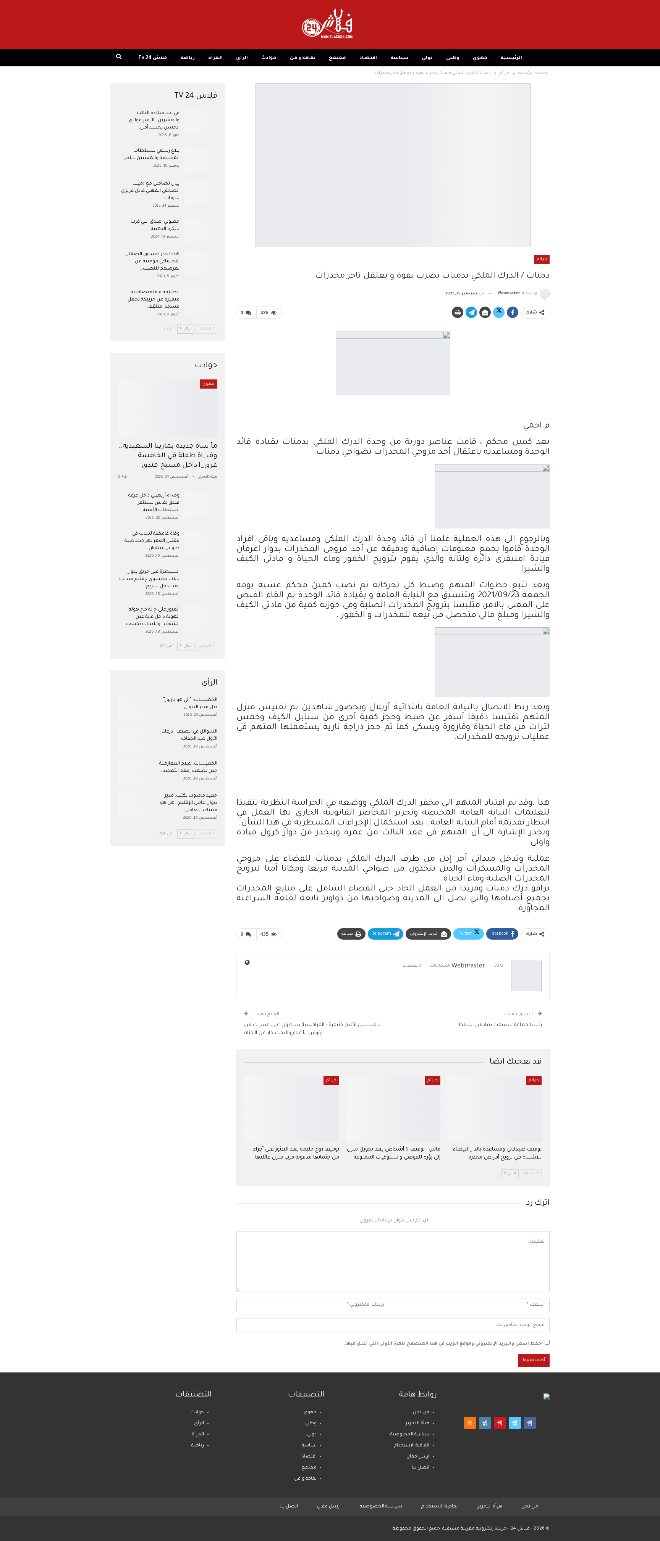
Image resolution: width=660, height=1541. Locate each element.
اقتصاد (368, 58)
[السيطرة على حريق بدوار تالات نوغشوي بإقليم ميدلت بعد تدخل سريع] (200, 581)
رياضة (187, 58)
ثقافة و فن (302, 58)
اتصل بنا (420, 1467)
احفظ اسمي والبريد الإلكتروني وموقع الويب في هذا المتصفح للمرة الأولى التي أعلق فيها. (443, 1344)
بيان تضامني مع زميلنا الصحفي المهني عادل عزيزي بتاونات (150, 191)
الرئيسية (511, 58)
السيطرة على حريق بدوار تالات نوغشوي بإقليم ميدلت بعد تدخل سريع (149, 579)
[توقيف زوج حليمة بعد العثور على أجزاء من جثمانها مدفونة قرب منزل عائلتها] (291, 1109)
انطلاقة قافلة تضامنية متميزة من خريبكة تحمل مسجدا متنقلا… (154, 300)
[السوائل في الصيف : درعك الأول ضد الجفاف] (134, 740)
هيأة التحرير (417, 1423)
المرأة (215, 58)
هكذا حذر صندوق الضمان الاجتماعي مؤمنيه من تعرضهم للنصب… (152, 262)
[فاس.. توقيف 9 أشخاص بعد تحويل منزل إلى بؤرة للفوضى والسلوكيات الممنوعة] (393, 1109)
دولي (427, 58)
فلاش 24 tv (152, 58)
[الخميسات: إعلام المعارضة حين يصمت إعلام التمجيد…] (134, 772)
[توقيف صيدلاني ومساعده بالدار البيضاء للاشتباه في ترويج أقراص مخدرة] (494, 1109)
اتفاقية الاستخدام (411, 1445)
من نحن (421, 1412)
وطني (452, 58)
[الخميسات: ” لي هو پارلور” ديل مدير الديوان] (134, 709)
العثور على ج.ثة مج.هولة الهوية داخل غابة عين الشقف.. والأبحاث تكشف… (151, 617)
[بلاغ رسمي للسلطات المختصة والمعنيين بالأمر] (200, 160)
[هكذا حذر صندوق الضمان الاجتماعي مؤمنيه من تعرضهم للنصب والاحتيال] (200, 263)
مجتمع (337, 58)
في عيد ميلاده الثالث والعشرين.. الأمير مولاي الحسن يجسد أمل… (154, 120)
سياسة (399, 58)
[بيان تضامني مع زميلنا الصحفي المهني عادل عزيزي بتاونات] (200, 192)
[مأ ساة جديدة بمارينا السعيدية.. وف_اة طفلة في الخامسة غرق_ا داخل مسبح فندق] (167, 408)
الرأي (242, 58)
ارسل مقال (417, 1456)
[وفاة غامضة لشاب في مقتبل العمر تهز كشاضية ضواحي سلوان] (200, 542)
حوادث (269, 58)
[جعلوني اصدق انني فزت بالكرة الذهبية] (200, 231)
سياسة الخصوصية (409, 1434)
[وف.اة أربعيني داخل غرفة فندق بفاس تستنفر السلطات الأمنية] (200, 504)
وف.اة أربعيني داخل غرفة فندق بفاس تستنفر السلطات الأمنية (154, 503)
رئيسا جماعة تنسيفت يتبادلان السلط (500, 1025)
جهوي (480, 58)
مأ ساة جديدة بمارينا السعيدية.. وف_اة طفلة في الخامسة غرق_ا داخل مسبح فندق (168, 456)
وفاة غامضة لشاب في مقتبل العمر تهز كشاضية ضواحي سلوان (152, 541)
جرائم (542, 259)
